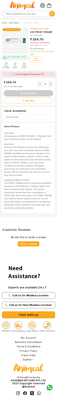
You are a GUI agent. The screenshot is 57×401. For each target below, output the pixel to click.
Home (4, 23)
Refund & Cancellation (28, 342)
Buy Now (30, 101)
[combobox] (28, 13)
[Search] (5, 14)
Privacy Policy (28, 350)
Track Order (28, 355)
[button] (49, 5)
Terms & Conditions (29, 346)
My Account (28, 337)
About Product (11, 126)
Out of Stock (30, 93)
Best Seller (14, 23)
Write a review (28, 243)
